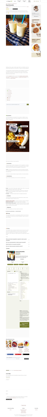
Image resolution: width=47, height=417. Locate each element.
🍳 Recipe (8, 100)
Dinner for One (24, 1)
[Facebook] (36, 1)
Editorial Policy (23, 410)
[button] (16, 253)
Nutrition (23, 269)
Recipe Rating (8, 376)
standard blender (10, 294)
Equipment (14, 269)
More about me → (36, 16)
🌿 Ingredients (9, 90)
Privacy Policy (23, 411)
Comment (7, 379)
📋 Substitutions (9, 93)
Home (6, 3)
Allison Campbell (18, 252)
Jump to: (9, 89)
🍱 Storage (8, 97)
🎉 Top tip (8, 98)
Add (27, 104)
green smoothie (13, 78)
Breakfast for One (14, 3)
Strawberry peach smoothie (10, 200)
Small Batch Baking (29, 1)
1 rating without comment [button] (17, 370)
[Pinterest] (34, 1)
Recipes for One (19, 1)
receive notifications (13, 397)
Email (7, 393)
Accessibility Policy (23, 409)
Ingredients (9, 269)
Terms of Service (23, 412)
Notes (27, 269)
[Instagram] (38, 1)
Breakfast (17, 264)
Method (18, 269)
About (15, 1)
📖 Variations (9, 94)
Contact (36, 409)
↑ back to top (23, 405)
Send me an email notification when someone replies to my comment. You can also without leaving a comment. (17, 397)
